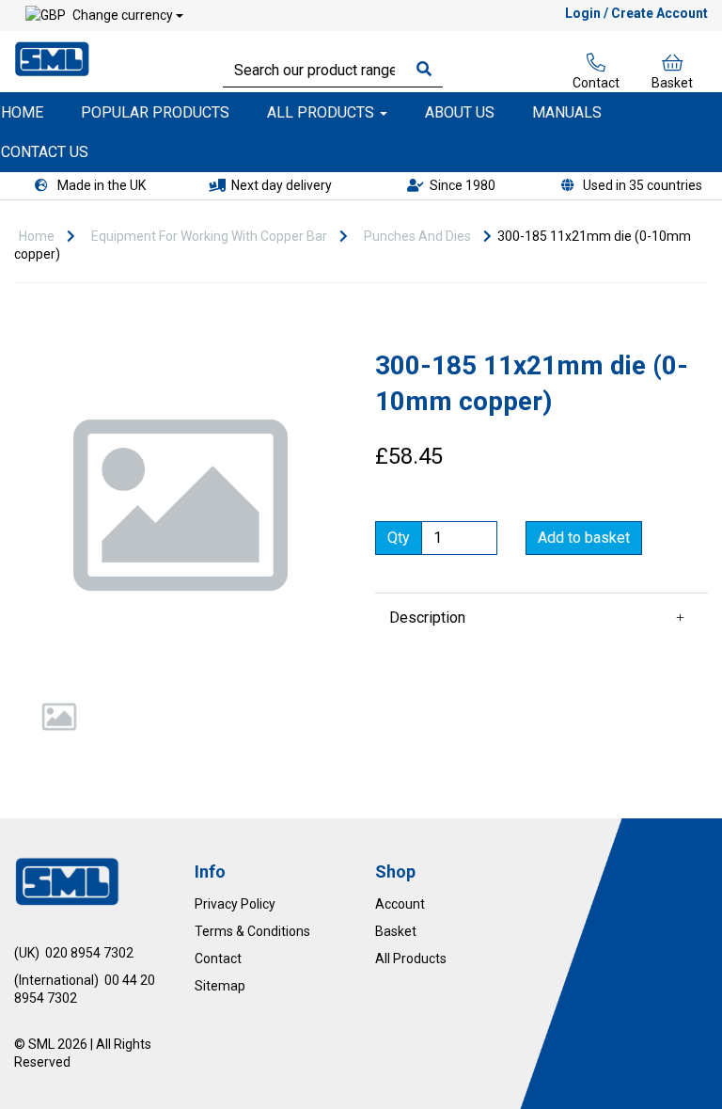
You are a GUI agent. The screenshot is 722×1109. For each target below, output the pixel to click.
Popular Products (155, 112)
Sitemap (220, 985)
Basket (672, 82)
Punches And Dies (417, 236)
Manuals (567, 112)
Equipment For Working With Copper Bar (209, 236)
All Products (322, 112)
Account (400, 903)
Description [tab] (427, 617)
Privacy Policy (235, 903)
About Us (459, 112)
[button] (48, 588)
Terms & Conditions (252, 931)
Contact (596, 82)
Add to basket (584, 538)
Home (37, 236)
